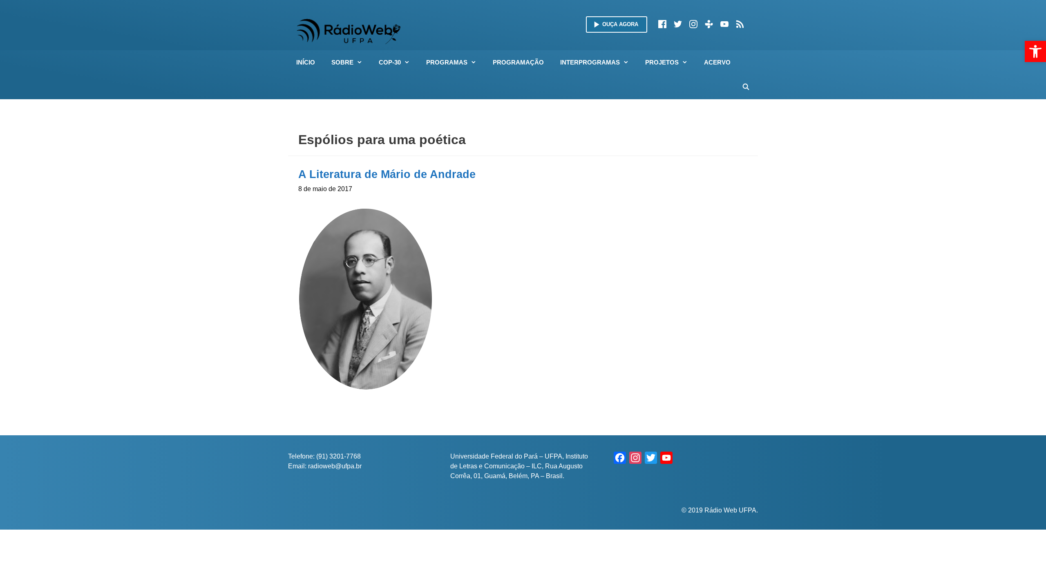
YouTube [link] (724, 24)
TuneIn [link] (709, 24)
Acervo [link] (717, 62)
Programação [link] (518, 62)
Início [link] (305, 62)
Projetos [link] (662, 62)
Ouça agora (620, 24)
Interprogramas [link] (590, 62)
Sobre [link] (342, 62)
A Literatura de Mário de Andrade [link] (387, 174)
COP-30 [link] (390, 62)
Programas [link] (446, 62)
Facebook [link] (662, 24)
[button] (362, 62)
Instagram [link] (693, 24)
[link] (1035, 51)
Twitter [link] (678, 24)
